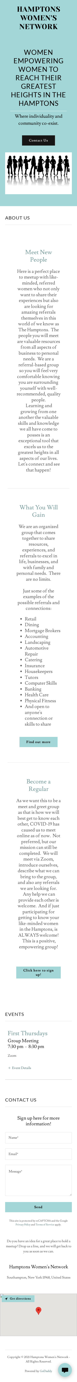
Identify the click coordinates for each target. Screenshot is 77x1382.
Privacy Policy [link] (23, 1224)
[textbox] (38, 1137)
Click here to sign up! (38, 972)
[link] (38, 18)
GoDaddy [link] (46, 1371)
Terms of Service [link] (45, 1224)
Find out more (38, 742)
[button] (19, 1067)
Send (38, 1207)
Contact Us (38, 140)
